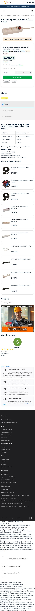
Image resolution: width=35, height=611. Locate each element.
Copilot (22, 51)
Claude (5, 53)
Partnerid (3, 464)
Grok (11, 51)
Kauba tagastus (5, 449)
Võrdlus (14, 81)
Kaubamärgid (5, 459)
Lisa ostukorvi (18, 77)
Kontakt (3, 447)
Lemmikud (6, 81)
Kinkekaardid (4, 462)
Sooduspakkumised (6, 467)
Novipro (5, 62)
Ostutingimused (5, 440)
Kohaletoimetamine (6, 432)
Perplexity (16, 51)
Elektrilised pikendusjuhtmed (21, 15)
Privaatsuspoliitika (6, 435)
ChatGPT (5, 51)
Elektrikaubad (7, 15)
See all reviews (5, 366)
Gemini (28, 51)
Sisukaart (3, 452)
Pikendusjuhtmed (7, 303)
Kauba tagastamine (6, 429)
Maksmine (4, 437)
